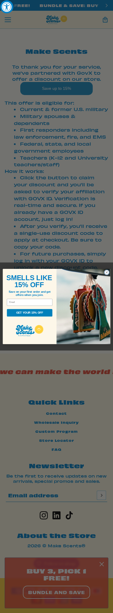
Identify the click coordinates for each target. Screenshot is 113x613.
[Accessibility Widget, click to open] (6, 6)
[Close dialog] (106, 272)
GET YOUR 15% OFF (29, 312)
